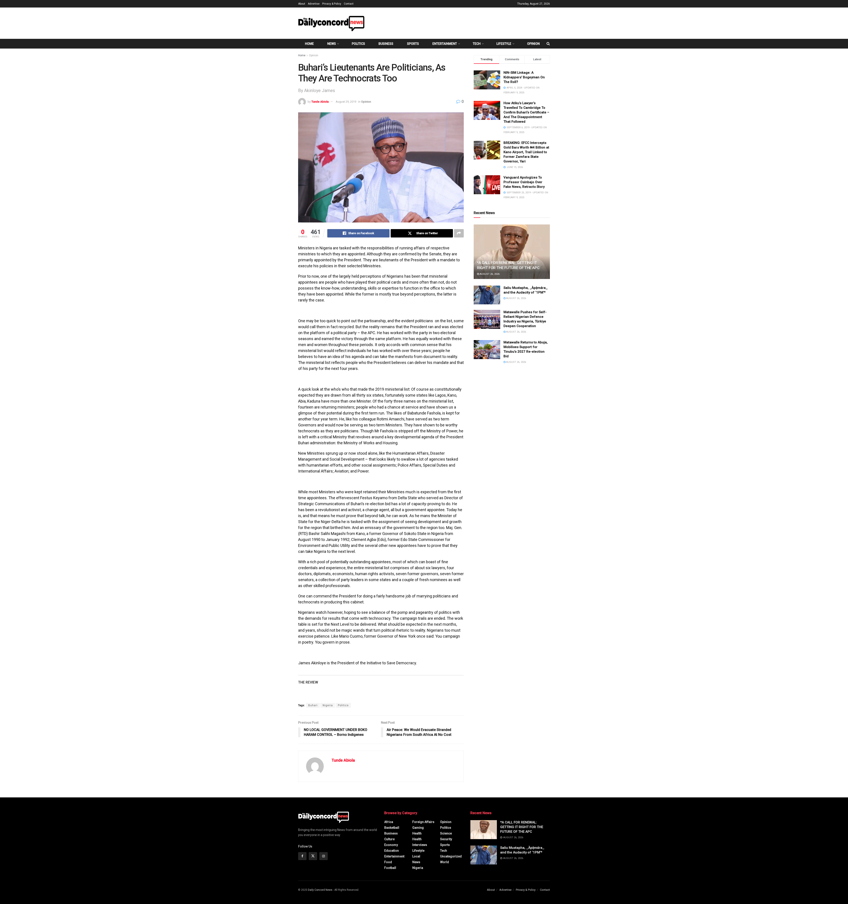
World (444, 862)
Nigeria (328, 705)
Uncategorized (451, 856)
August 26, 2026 (489, 274)
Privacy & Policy (331, 3)
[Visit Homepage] (331, 23)
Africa (388, 822)
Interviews (419, 845)
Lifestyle (503, 43)
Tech (477, 43)
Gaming (418, 827)
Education (391, 850)
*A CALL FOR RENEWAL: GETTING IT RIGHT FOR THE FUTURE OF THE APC (521, 827)
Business (386, 43)
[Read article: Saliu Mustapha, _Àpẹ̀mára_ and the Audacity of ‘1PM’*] (487, 295)
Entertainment (444, 43)
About (301, 3)
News (331, 43)
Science (446, 833)
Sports (413, 43)
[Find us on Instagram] (323, 856)
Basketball (391, 827)
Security (446, 839)
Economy (391, 845)
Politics (358, 43)
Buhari (313, 705)
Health (417, 833)
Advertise (314, 3)
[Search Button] (548, 44)
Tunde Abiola (320, 101)
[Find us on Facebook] (302, 856)
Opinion (533, 43)
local (416, 856)
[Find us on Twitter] (313, 856)
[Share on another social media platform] (459, 233)
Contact (349, 3)
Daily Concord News (320, 889)
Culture (389, 839)
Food (388, 862)
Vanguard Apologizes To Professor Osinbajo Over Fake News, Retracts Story (524, 182)
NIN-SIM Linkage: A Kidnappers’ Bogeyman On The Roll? (524, 77)
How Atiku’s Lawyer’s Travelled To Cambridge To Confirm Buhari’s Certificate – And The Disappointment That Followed (526, 112)
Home (309, 43)
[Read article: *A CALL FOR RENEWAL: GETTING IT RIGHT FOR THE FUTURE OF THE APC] (512, 251)
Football (390, 868)
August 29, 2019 (346, 101)
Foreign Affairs (423, 822)
